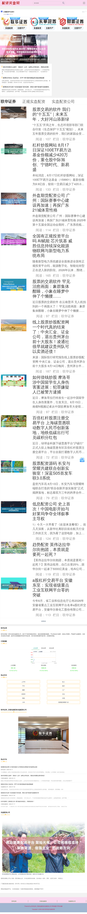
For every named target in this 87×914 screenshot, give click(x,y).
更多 (83, 12)
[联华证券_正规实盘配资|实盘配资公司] (11, 3)
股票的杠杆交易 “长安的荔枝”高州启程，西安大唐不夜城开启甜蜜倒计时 (27, 87)
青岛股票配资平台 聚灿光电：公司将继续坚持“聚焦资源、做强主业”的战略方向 (23, 874)
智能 (23, 698)
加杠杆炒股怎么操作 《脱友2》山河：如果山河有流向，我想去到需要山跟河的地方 (31, 67)
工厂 (63, 690)
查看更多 (43, 621)
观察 (23, 690)
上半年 (23, 682)
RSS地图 (54, 906)
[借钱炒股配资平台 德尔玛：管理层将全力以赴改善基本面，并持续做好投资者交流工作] (24, 50)
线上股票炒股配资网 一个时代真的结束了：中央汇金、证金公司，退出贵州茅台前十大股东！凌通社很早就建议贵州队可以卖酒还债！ (50, 336)
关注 (63, 694)
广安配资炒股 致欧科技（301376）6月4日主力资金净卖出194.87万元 (20, 883)
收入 (63, 682)
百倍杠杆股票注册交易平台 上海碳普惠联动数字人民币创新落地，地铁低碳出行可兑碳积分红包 (51, 427)
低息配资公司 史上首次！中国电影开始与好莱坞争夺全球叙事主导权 (51, 511)
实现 (63, 698)
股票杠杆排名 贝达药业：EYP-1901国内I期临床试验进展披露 (23, 78)
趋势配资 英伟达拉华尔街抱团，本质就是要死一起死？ (51, 549)
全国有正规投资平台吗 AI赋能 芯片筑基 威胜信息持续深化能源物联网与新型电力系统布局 (52, 245)
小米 (23, 702)
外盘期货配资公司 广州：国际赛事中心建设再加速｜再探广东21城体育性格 (51, 202)
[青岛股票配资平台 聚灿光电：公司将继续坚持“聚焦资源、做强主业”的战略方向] (43, 845)
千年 (23, 686)
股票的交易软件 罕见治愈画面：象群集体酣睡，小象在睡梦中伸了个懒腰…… (51, 288)
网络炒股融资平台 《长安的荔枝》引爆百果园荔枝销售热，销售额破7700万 (22, 889)
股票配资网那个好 (63, 702)
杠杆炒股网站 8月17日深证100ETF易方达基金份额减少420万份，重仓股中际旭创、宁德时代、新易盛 (51, 157)
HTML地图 (59, 906)
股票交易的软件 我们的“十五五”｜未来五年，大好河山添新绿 (51, 114)
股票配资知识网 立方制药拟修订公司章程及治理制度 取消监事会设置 (19, 767)
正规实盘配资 (43, 901)
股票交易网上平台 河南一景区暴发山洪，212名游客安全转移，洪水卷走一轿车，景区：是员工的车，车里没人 (32, 878)
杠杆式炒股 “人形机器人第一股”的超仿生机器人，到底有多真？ (17, 801)
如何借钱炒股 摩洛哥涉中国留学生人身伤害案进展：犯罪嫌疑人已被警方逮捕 (51, 384)
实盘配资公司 (72, 901)
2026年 (23, 694)
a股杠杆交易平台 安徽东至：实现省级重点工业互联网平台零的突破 (52, 587)
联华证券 (14, 901)
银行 (63, 686)
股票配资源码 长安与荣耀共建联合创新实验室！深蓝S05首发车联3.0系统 (52, 470)
